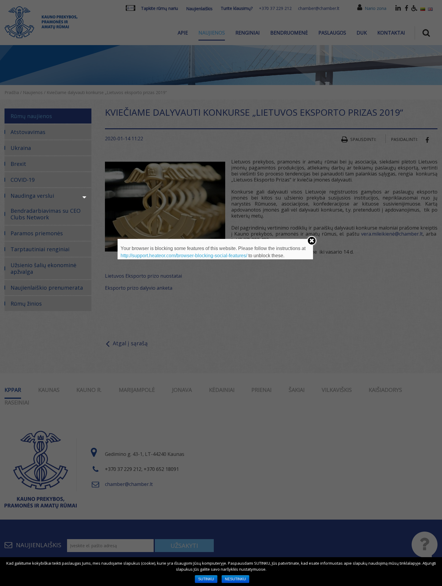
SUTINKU (206, 579)
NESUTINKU (235, 579)
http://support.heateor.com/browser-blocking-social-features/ (184, 255)
